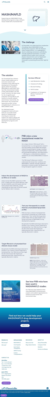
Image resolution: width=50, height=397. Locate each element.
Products (5, 340)
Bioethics (40, 347)
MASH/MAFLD (17, 342)
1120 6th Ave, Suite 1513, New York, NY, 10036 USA (6, 367)
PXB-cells (4, 345)
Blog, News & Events (31, 345)
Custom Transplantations (18, 353)
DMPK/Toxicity (17, 350)
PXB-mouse (5, 342)
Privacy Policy (27, 392)
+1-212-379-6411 (8, 362)
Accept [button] (3, 395)
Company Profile (42, 345)
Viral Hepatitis (17, 345)
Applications (18, 340)
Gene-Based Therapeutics (17, 347)
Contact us (25, 325)
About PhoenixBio (42, 342)
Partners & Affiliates (43, 349)
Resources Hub (29, 342)
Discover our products (36, 99)
